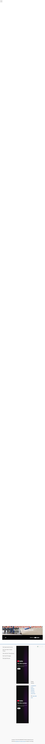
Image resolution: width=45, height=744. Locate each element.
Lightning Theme (22, 741)
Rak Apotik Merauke (6, 658)
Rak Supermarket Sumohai (8, 647)
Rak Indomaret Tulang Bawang (8, 653)
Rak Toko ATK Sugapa (7, 655)
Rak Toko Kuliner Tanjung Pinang (7, 650)
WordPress (17, 741)
